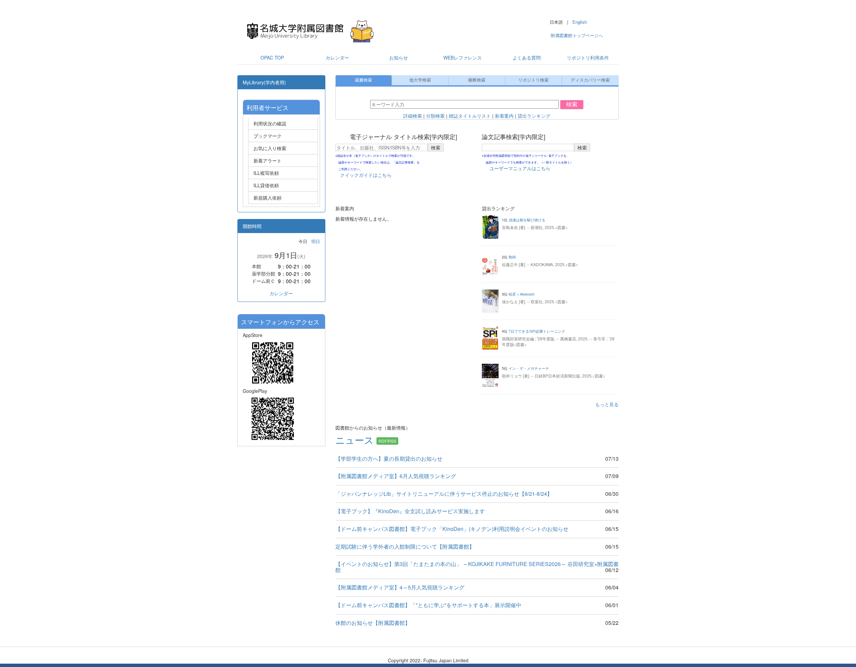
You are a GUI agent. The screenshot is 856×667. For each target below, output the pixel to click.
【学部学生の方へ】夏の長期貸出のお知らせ (388, 458)
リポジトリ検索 (533, 80)
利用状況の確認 (269, 123)
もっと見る (607, 404)
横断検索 (477, 80)
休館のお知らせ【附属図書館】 (372, 623)
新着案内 (504, 116)
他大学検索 (420, 80)
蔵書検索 (363, 80)
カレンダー (281, 293)
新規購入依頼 (267, 197)
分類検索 (435, 116)
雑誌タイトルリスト (470, 116)
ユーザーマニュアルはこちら (520, 168)
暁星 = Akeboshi (521, 294)
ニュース (356, 439)
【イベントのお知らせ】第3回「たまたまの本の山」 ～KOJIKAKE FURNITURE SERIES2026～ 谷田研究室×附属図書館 (477, 567)
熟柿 (512, 256)
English (579, 22)
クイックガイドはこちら (366, 175)
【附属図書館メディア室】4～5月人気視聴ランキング (399, 587)
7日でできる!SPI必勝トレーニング (537, 331)
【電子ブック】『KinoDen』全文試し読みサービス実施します (410, 511)
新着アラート (267, 160)
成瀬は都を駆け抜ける (527, 219)
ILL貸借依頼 (266, 185)
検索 (571, 104)
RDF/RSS (387, 441)
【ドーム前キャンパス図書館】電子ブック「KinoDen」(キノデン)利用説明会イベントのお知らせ (451, 529)
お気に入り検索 (269, 148)
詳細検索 (412, 116)
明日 (315, 241)
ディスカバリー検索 (590, 80)
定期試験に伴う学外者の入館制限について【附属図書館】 (404, 546)
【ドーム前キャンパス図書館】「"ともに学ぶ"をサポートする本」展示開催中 (428, 605)
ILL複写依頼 (266, 173)
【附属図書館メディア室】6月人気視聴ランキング (395, 476)
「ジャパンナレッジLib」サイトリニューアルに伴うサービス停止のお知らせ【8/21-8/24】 (443, 493)
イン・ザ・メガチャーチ (529, 368)
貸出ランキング (534, 116)
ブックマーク (267, 135)
